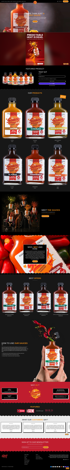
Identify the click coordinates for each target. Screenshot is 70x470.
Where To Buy (24, 1)
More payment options (52, 85)
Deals (6, 1)
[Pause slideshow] (66, 64)
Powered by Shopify (10, 466)
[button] (59, 1)
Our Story (3, 1)
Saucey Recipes (18, 1)
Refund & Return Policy (39, 458)
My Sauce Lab (5, 466)
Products (8, 1)
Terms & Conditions (38, 457)
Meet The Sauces (13, 1)
